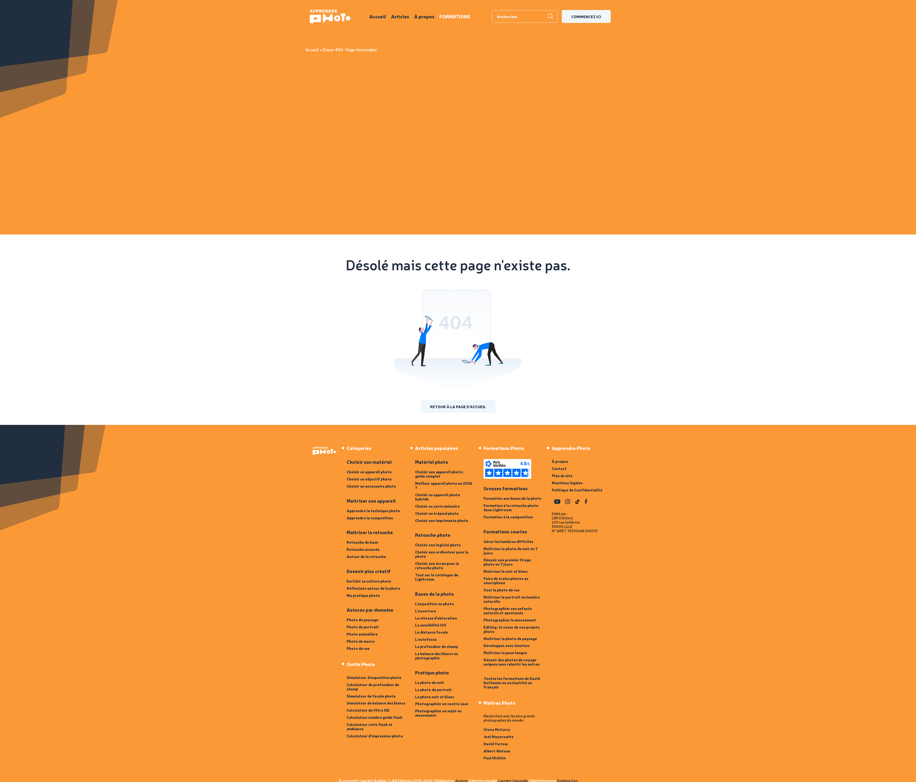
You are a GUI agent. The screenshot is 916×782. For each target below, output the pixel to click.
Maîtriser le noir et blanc (506, 571)
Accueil (377, 16)
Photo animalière (362, 633)
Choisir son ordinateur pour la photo (441, 554)
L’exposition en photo (434, 603)
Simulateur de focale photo (371, 696)
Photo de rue (358, 648)
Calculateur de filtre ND (368, 710)
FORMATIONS (454, 16)
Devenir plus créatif (368, 571)
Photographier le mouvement (510, 619)
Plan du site (562, 475)
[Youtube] (557, 502)
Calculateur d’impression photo (375, 735)
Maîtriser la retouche (370, 532)
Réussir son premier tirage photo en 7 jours (507, 562)
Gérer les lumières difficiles (508, 541)
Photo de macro (361, 641)
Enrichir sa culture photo (369, 581)
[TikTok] (577, 502)
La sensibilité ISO (430, 624)
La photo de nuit (429, 682)
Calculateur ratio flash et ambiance (369, 726)
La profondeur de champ (436, 646)
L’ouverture (425, 610)
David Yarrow (496, 743)
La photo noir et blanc (434, 696)
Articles (400, 16)
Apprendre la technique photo (373, 510)
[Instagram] (567, 502)
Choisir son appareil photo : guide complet (439, 474)
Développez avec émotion (507, 645)
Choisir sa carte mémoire (437, 506)
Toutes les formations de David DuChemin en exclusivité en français (512, 682)
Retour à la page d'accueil (458, 406)
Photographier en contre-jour (441, 703)
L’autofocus (426, 639)
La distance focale (431, 632)
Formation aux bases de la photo (512, 498)
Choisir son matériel (369, 462)
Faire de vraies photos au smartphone (506, 580)
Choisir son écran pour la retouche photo (437, 565)
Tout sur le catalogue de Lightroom (436, 577)
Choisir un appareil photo (369, 471)
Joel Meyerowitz (499, 736)
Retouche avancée (363, 549)
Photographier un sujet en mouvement (438, 713)
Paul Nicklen (495, 757)
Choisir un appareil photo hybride (437, 496)
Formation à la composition (508, 516)
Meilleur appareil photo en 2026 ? (443, 485)
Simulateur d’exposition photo (374, 677)
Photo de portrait (363, 626)
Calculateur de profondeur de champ (373, 686)
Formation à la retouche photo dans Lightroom (511, 507)
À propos (424, 16)
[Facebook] (586, 502)
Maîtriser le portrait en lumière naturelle (512, 599)
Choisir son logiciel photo (438, 544)
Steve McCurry (497, 729)
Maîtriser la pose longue (505, 652)
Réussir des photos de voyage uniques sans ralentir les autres (512, 662)
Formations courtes (505, 531)
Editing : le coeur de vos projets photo (512, 629)
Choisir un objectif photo (369, 478)
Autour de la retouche (366, 556)
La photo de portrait (433, 689)
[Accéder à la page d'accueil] (323, 451)
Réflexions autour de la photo (373, 588)
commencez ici (586, 16)
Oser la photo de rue (502, 589)
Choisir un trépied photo (437, 513)
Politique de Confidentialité (577, 489)
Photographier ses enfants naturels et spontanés (508, 610)
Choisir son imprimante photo (441, 520)
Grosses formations (506, 488)
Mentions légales (567, 482)
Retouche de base (362, 542)
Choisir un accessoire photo (371, 486)
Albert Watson (497, 750)
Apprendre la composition (370, 517)
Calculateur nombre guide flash (374, 717)
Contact (559, 468)
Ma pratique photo (363, 595)
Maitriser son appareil (371, 501)
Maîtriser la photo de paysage (510, 638)
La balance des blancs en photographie (436, 655)
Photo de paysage (362, 619)
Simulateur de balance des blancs (376, 702)
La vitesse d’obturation (436, 617)
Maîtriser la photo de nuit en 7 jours (511, 550)
